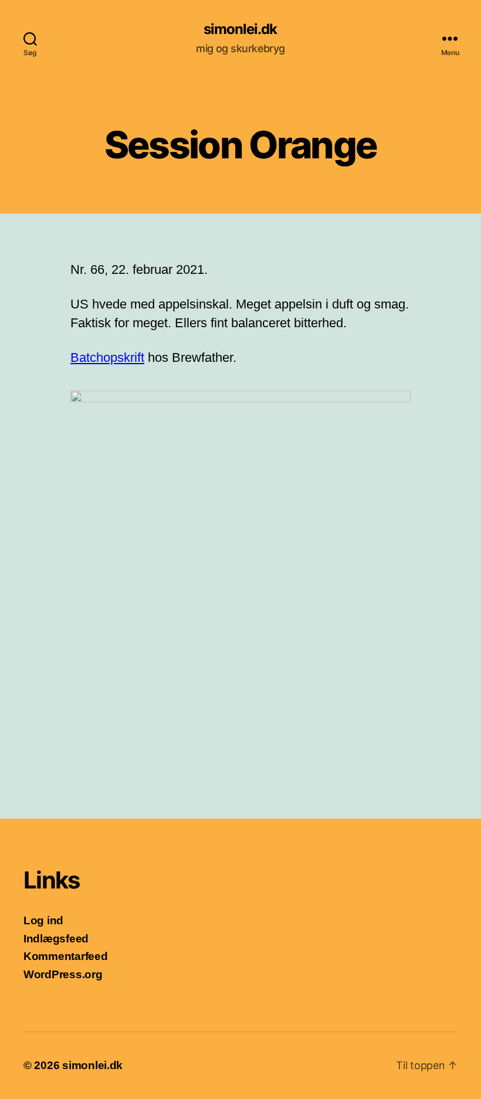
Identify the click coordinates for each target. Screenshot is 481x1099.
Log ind (43, 920)
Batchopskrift (107, 357)
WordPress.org (63, 974)
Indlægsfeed (56, 938)
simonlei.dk (240, 29)
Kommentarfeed (65, 956)
